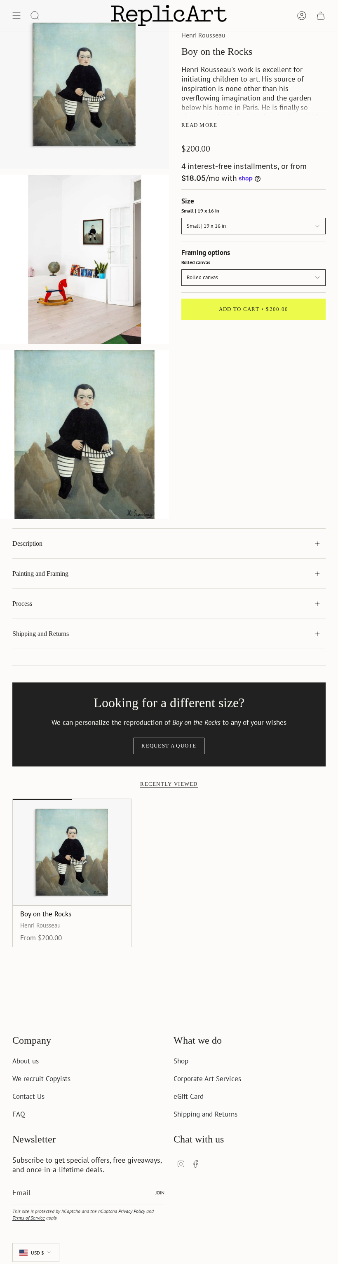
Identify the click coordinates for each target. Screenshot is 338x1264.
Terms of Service (28, 1217)
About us (25, 1060)
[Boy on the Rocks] (72, 852)
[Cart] (320, 15)
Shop (181, 1060)
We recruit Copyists (41, 1078)
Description (27, 543)
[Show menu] (16, 15)
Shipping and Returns (40, 633)
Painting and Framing (40, 573)
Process (22, 603)
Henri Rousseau (203, 35)
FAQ (18, 1114)
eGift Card (189, 1096)
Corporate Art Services (207, 1078)
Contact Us (28, 1096)
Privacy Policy (131, 1211)
